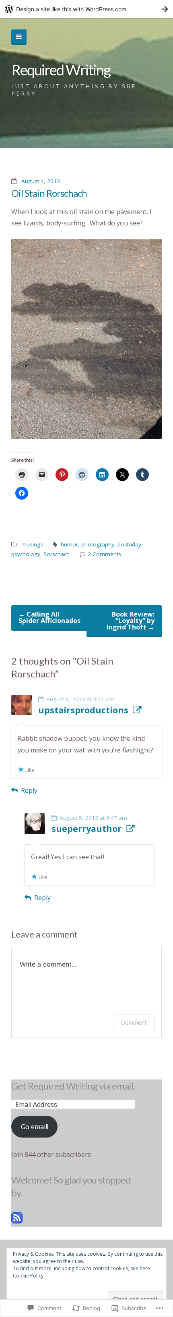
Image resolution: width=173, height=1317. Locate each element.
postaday (129, 544)
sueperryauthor (86, 828)
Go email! (34, 1126)
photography (97, 544)
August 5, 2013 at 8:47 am (93, 817)
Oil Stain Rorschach (49, 193)
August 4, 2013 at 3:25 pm (80, 699)
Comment (133, 1022)
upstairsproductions (83, 710)
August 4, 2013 (40, 181)
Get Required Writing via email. (73, 1086)
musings (32, 544)
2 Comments (104, 554)
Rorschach (56, 554)
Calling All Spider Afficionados (49, 617)
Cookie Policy (28, 1275)
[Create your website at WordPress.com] (86, 9)
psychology (25, 554)
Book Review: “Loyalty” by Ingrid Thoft (130, 620)
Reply (29, 790)
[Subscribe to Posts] (17, 1221)
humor (69, 544)
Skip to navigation (19, 37)
